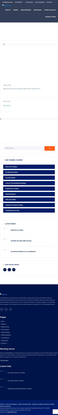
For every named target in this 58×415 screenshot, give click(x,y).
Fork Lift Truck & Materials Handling (15, 183)
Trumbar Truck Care (50, 10)
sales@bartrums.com (8, 2)
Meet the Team (5, 326)
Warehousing (37, 10)
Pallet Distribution (26, 10)
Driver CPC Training (11, 166)
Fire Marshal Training (11, 172)
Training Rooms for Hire (12, 210)
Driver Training (5, 329)
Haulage (15, 10)
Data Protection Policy (24, 404)
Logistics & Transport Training (14, 205)
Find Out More (4, 360)
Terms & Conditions (39, 2)
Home (2, 321)
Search (49, 148)
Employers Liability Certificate (40, 404)
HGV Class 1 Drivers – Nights (16, 380)
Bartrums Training (50, 16)
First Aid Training (10, 177)
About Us (8, 10)
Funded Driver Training (12, 188)
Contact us (4, 343)
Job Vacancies (29, 2)
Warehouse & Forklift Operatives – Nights (19, 388)
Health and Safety (10, 194)
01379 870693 (18, 2)
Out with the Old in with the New (21, 240)
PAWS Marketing (12, 412)
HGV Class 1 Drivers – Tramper (16, 372)
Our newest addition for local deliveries (23, 251)
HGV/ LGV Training (10, 199)
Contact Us (49, 2)
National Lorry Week (17, 230)
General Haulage (5, 332)
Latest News (4, 340)
